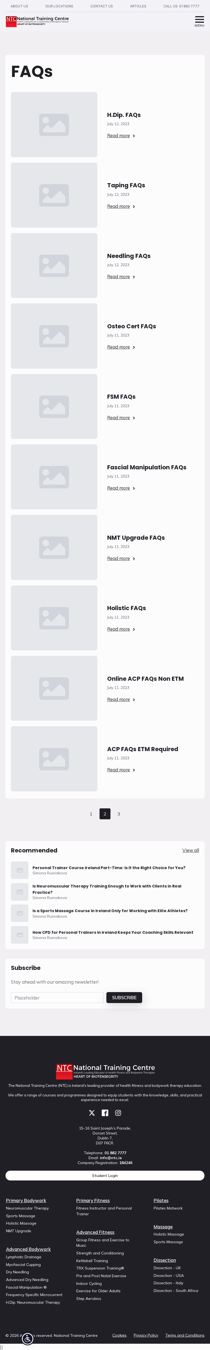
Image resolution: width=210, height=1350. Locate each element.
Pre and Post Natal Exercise (101, 1275)
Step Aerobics (88, 1298)
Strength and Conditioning (100, 1253)
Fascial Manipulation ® (26, 1287)
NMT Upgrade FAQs (136, 537)
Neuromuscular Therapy (27, 1208)
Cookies (119, 1335)
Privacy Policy (146, 1335)
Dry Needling (17, 1271)
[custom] (92, 1113)
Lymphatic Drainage (23, 1256)
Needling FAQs (129, 256)
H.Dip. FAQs (124, 115)
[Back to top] (196, 1336)
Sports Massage (20, 1215)
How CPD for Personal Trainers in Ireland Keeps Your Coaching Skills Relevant (113, 932)
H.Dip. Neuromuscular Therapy (33, 1302)
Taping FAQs (126, 185)
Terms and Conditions (185, 1335)
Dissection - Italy (168, 1282)
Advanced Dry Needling (27, 1279)
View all (190, 850)
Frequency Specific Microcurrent (34, 1294)
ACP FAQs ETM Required (142, 749)
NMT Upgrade (18, 1230)
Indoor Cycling (89, 1283)
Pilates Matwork (168, 1208)
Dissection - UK (167, 1267)
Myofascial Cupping (23, 1264)
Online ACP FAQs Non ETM (145, 678)
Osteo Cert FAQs (131, 326)
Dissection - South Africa (176, 1290)
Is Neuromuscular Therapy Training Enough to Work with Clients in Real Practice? (107, 889)
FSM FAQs (121, 396)
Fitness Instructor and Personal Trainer (104, 1211)
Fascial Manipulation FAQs (146, 467)
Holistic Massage (21, 1223)
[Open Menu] (200, 21)
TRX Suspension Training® (100, 1268)
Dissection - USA (169, 1275)
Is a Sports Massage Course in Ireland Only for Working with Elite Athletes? (110, 911)
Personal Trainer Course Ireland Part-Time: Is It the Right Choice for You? (109, 868)
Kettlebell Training (92, 1260)
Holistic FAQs (126, 608)
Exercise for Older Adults (98, 1290)
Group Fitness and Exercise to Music (102, 1242)
